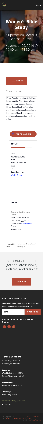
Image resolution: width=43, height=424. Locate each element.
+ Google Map (26, 223)
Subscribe (32, 312)
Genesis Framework (13, 418)
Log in (35, 418)
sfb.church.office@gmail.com (13, 401)
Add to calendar (23, 134)
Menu (38, 5)
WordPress (27, 418)
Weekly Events (16, 175)
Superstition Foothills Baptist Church (13, 6)
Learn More (21, 282)
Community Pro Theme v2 (28, 416)
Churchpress (35, 420)
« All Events (16, 81)
